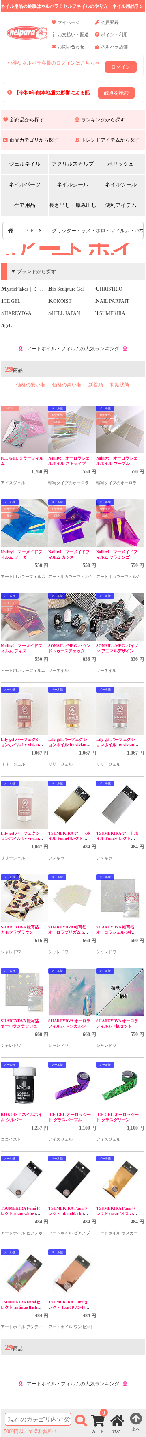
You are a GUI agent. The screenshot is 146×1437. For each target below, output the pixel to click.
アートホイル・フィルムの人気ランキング (73, 349)
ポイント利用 (114, 34)
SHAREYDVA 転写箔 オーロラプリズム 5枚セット (68, 932)
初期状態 (119, 385)
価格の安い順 (30, 385)
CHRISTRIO (108, 289)
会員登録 (110, 22)
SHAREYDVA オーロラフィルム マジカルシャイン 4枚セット (69, 1026)
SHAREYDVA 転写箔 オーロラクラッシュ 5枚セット (21, 1026)
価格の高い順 (67, 385)
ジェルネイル (25, 164)
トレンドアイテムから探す (110, 140)
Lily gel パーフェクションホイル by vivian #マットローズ (21, 744)
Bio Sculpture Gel (66, 289)
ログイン (121, 67)
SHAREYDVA (16, 313)
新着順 (95, 385)
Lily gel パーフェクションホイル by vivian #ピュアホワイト (21, 838)
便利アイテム (121, 205)
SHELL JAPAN (64, 313)
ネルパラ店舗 (114, 46)
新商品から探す (27, 120)
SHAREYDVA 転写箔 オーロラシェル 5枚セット (116, 932)
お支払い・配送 (73, 34)
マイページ (69, 22)
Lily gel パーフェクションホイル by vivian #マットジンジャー (69, 744)
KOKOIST (59, 301)
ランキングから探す (103, 120)
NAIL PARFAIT (112, 301)
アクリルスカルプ (73, 164)
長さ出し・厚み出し (73, 205)
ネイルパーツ (25, 184)
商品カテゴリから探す (34, 140)
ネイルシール (72, 184)
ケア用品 (24, 205)
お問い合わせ (71, 46)
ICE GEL (10, 301)
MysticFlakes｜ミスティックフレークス (44, 289)
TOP (29, 230)
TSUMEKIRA (110, 313)
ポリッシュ (120, 164)
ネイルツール (121, 184)
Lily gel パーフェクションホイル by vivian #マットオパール (116, 744)
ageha (7, 325)
